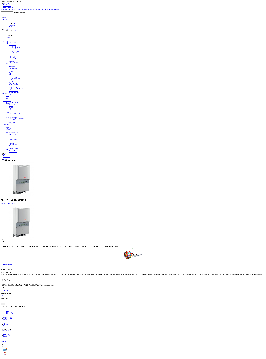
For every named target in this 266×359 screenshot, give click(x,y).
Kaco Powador (12, 67)
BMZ (10, 109)
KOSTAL (8, 82)
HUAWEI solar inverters (14, 92)
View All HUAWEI (13, 91)
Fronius (7, 53)
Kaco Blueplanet (12, 66)
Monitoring (8, 129)
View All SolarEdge (13, 77)
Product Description (7, 262)
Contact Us (5, 319)
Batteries (8, 103)
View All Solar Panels (11, 94)
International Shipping (8, 4)
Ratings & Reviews (7, 264)
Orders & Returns (7, 325)
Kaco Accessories (13, 68)
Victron (7, 140)
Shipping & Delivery (7, 317)
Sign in (7, 21)
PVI (10, 73)
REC (7, 99)
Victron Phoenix (12, 143)
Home (4, 159)
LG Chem (11, 106)
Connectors (8, 128)
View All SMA (12, 45)
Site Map (5, 336)
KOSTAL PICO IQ (13, 87)
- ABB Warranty (4, 290)
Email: (8, 7)
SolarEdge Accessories (14, 81)
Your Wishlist (6, 324)
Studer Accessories (13, 139)
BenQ (7, 98)
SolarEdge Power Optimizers (15, 79)
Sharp (7, 96)
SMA (7, 43)
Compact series (12, 137)
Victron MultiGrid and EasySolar (16, 147)
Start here (15, 23)
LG (7, 97)
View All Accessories (10, 125)
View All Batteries (13, 104)
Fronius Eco (11, 61)
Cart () (7, 311)
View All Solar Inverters (11, 42)
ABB (7, 69)
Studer (7, 133)
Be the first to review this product (8, 203)
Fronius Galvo (12, 60)
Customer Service (7, 332)
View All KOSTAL (13, 83)
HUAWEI (8, 89)
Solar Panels (6, 93)
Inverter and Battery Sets (11, 117)
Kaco (7, 63)
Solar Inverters (6, 41)
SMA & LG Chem (13, 119)
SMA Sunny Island (13, 48)
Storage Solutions (7, 101)
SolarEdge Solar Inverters (14, 78)
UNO (10, 72)
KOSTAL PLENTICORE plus (16, 88)
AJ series (11, 135)
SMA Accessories (13, 52)
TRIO (10, 74)
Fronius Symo (12, 57)
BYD (10, 111)
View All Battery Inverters (14, 113)
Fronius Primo (12, 56)
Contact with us (6, 3)
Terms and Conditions (8, 318)
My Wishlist (11, 28)
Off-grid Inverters (7, 130)
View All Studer (12, 134)
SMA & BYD (12, 123)
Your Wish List (6, 157)
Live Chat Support (7, 6)
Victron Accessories (13, 148)
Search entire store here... (19, 12)
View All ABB (12, 71)
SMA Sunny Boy (12, 46)
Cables (7, 127)
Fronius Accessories (13, 62)
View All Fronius (12, 55)
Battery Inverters (9, 112)
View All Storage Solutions (12, 102)
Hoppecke (11, 107)
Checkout (8, 37)
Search (17, 16)
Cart (5, 29)
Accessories (6, 124)
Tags (4, 267)
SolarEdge (8, 76)
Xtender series (12, 138)
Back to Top (3, 308)
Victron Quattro (12, 145)
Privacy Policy (6, 334)
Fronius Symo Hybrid (13, 58)
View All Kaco (12, 64)
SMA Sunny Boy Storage (14, 47)
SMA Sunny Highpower (14, 51)
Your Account (9, 19)
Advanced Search (7, 335)
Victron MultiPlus (13, 144)
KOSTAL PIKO (12, 86)
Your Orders (11, 26)
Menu (4, 17)
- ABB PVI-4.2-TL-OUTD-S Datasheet (9, 289)
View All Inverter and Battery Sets (16, 118)
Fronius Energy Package (14, 121)
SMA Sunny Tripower (14, 50)
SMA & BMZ (12, 122)
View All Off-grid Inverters (12, 132)
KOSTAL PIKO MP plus (14, 84)
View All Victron (12, 142)
